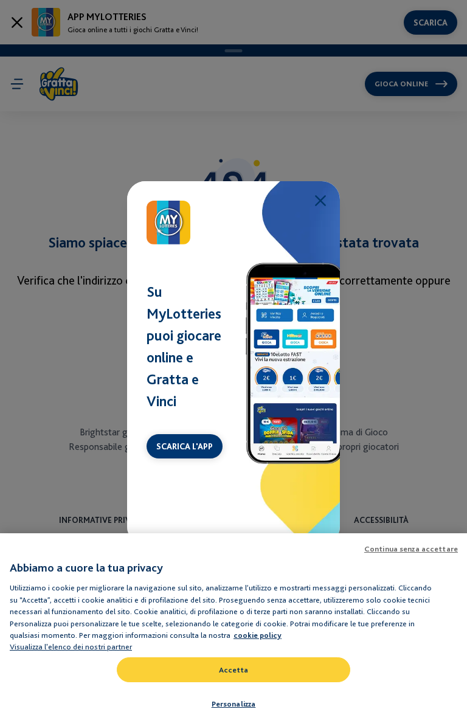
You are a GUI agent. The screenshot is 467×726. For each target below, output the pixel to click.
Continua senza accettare (411, 548)
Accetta (234, 669)
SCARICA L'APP (184, 446)
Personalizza (234, 703)
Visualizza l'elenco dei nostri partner (71, 646)
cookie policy (258, 635)
